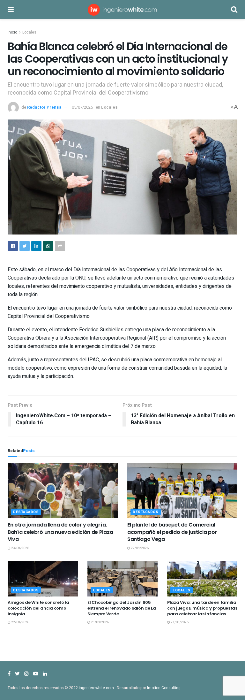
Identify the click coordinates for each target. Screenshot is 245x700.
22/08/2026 (139, 548)
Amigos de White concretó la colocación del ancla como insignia (38, 608)
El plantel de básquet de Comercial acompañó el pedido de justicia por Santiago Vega (172, 532)
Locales (29, 32)
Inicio (12, 32)
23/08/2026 (20, 548)
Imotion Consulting (164, 688)
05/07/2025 (82, 107)
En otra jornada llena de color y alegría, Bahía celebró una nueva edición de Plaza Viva (60, 532)
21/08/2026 (99, 622)
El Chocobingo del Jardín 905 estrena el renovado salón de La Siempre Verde (121, 608)
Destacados (26, 512)
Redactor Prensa (44, 107)
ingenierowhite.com (96, 688)
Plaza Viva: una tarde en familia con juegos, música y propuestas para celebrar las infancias (202, 608)
